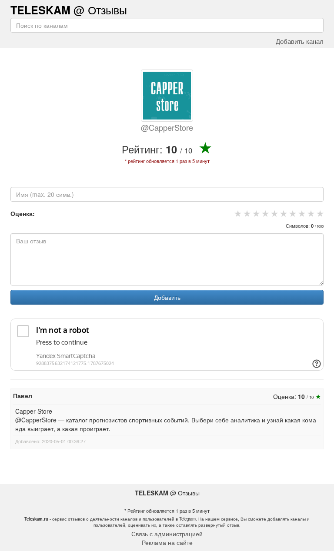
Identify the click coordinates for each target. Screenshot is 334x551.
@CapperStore (167, 127)
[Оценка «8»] (300, 213)
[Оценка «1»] (236, 213)
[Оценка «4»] (264, 213)
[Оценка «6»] (282, 213)
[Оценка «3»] (255, 213)
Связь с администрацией (167, 533)
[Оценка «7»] (291, 213)
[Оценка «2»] (245, 213)
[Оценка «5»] (273, 213)
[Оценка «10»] (319, 213)
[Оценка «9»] (309, 213)
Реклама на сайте (167, 542)
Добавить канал (300, 41)
